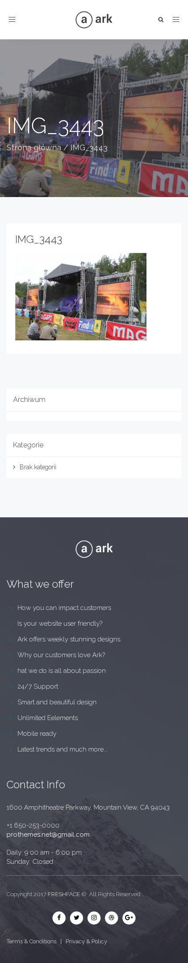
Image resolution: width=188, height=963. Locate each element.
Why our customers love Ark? (61, 655)
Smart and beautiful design (57, 702)
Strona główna (34, 147)
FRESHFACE (64, 894)
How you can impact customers (64, 608)
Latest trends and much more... (62, 749)
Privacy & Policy (86, 941)
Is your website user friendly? (59, 623)
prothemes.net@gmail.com (48, 834)
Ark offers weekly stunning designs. (69, 639)
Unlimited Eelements (47, 718)
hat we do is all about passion (61, 671)
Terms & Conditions (31, 941)
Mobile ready (36, 734)
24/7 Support (37, 686)
